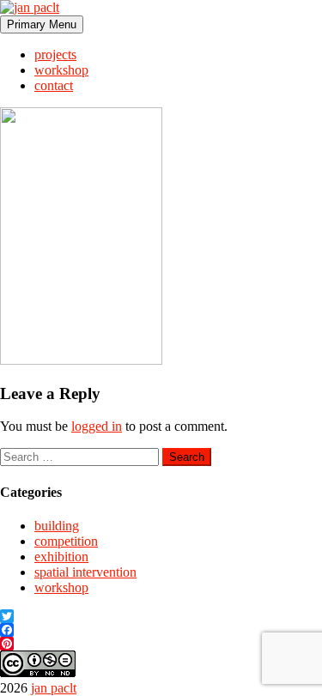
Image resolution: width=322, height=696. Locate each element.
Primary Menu (41, 24)
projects (55, 54)
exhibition (61, 556)
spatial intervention (85, 572)
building (56, 525)
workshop (61, 70)
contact (53, 85)
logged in (96, 426)
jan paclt (53, 688)
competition (66, 541)
